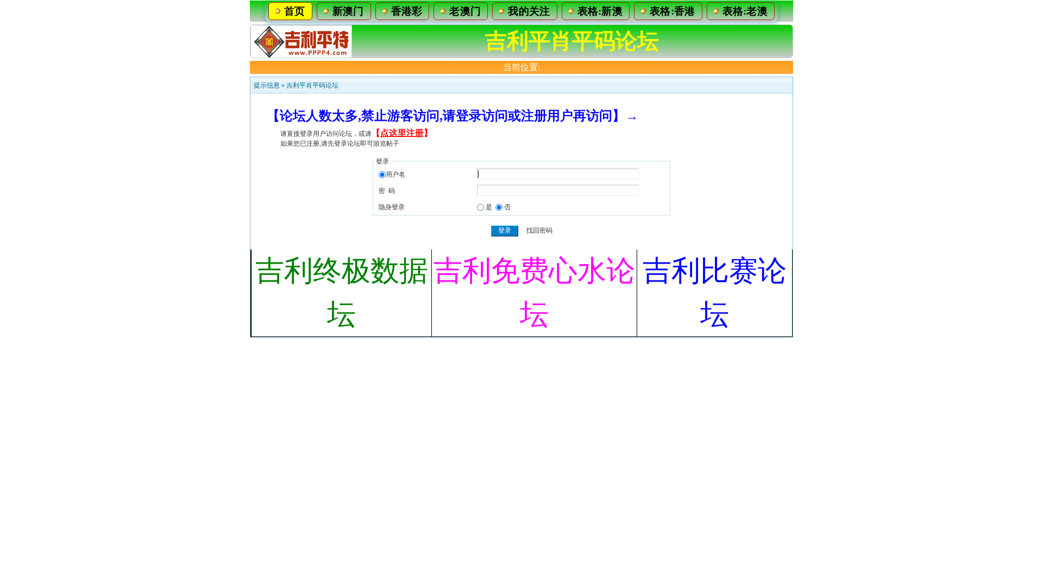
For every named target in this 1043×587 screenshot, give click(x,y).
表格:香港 (672, 11)
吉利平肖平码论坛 (312, 85)
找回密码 (539, 230)
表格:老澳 (745, 11)
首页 (294, 11)
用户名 (395, 174)
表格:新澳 (600, 11)
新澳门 (348, 11)
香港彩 (407, 11)
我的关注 (529, 11)
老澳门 (465, 11)
